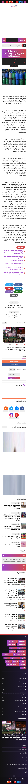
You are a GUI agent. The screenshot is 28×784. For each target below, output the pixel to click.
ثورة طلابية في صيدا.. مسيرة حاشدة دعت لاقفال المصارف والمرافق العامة (12, 528)
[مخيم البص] (14, 6)
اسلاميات (12, 648)
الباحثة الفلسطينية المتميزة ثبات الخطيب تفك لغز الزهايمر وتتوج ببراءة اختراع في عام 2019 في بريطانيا (11, 517)
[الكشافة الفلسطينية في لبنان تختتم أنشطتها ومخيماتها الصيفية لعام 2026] (21, 605)
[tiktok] (15, 2)
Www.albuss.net (22, 742)
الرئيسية (21, 40)
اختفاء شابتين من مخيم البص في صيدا (11, 545)
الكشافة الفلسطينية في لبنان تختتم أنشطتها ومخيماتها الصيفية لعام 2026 (14, 606)
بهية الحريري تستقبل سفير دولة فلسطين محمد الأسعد (13, 264)
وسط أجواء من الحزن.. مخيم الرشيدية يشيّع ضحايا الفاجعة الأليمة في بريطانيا (13, 268)
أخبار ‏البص (12, 63)
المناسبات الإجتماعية (19, 655)
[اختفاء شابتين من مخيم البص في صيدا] (23, 544)
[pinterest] (12, 2)
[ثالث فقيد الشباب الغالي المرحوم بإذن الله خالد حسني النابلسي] (21, 626)
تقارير (23, 658)
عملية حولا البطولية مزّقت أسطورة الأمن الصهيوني (11, 537)
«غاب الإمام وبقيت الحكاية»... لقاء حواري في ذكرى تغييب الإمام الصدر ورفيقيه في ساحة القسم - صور (13, 251)
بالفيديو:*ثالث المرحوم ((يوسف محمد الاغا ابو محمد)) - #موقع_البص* (12, 506)
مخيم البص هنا (21, 768)
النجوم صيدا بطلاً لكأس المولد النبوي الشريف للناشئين (11, 616)
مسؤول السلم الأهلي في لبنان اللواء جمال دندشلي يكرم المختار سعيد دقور (13, 273)
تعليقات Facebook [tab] (14, 365)
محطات (22, 661)
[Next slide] (3, 323)
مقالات (7, 661)
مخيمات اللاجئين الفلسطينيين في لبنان (15, 764)
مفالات (14, 661)
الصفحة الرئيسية (20, 63)
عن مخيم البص (21, 753)
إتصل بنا (22, 757)
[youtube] (17, 2)
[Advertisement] (14, 23)
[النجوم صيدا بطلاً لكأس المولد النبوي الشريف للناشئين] (21, 616)
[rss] (10, 2)
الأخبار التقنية (21, 651)
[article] (14, 305)
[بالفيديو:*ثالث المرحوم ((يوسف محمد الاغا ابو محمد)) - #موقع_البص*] (23, 505)
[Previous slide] (5, 427)
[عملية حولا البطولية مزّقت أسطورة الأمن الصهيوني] (23, 536)
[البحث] (3, 2)
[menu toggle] (25, 2)
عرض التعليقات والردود (13, 378)
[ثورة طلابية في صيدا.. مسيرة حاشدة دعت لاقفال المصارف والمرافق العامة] (23, 526)
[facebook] (22, 2)
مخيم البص (6, 779)
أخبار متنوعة (11, 645)
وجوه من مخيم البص (11, 665)
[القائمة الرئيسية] (4, 40)
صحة (23, 709)
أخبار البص (21, 641)
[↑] (14, 776)
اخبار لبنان (22, 689)
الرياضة (12, 651)
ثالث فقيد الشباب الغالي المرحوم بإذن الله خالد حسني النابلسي (10, 626)
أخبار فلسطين (21, 645)
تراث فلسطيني (6, 655)
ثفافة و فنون (14, 658)
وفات (23, 668)
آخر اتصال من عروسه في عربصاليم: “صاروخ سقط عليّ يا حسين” (13, 257)
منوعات (22, 665)
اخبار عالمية (21, 648)
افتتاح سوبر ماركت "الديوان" (16, 260)
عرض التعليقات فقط (13, 374)
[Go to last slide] (5, 323)
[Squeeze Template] (23, 779)
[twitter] (20, 2)
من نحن (22, 772)
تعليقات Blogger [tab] (14, 361)
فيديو (6, 658)
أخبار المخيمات (12, 641)
